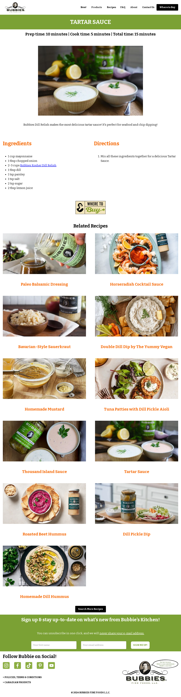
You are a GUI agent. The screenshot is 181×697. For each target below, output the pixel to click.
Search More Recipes (90, 609)
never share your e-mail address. (122, 633)
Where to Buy (167, 7)
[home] (17, 7)
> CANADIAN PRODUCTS (17, 682)
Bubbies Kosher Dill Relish (38, 165)
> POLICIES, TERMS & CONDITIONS (22, 677)
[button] (97, 7)
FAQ (122, 7)
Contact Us (148, 7)
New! (83, 7)
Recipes (111, 7)
